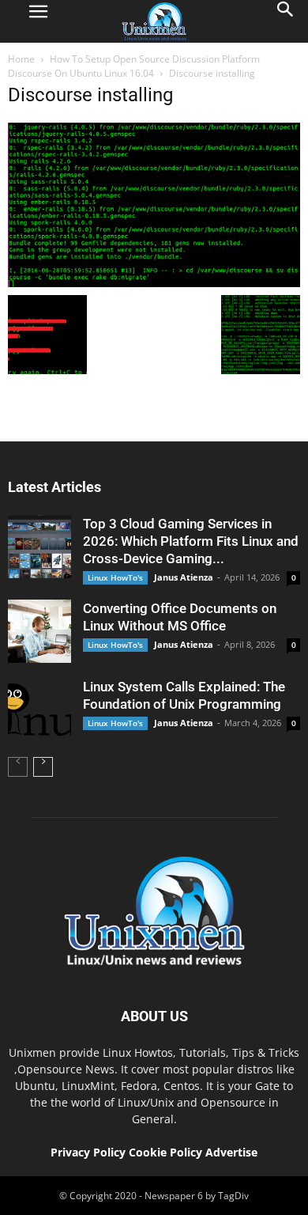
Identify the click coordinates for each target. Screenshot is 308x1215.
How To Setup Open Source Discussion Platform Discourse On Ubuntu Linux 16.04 (134, 66)
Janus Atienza (183, 577)
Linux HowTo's (115, 577)
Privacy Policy (88, 1152)
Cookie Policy (167, 1152)
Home (21, 59)
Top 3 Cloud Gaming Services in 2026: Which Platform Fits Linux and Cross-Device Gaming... (191, 541)
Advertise (231, 1152)
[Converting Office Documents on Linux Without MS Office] (39, 631)
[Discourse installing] (154, 283)
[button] (286, 21)
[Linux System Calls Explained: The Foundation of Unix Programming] (39, 709)
